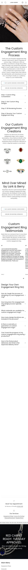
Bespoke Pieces (19, 518)
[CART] (25, 2)
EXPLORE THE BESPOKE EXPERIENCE (14, 88)
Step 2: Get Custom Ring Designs (10, 102)
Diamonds (4, 569)
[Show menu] (2, 2)
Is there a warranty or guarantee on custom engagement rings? (9, 325)
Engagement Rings (8, 516)
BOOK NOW (20, 506)
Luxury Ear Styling (19, 516)
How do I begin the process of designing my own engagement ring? (12, 295)
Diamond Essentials (10, 518)
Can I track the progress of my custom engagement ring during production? (12, 334)
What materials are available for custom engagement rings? (12, 311)
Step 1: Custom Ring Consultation (8, 95)
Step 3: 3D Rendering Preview (11, 108)
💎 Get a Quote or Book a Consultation (14, 209)
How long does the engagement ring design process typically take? (12, 303)
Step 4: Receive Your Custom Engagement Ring (11, 114)
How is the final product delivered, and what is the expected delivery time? (10, 343)
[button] (5, 2)
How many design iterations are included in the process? (12, 318)
